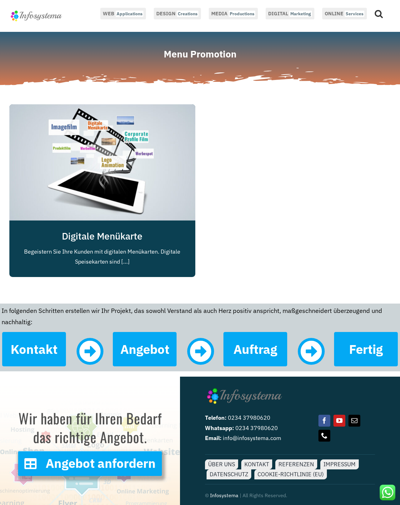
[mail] (354, 421)
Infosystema (224, 495)
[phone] (324, 436)
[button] (379, 13)
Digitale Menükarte (102, 236)
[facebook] (324, 421)
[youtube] (339, 421)
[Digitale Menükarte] (102, 109)
